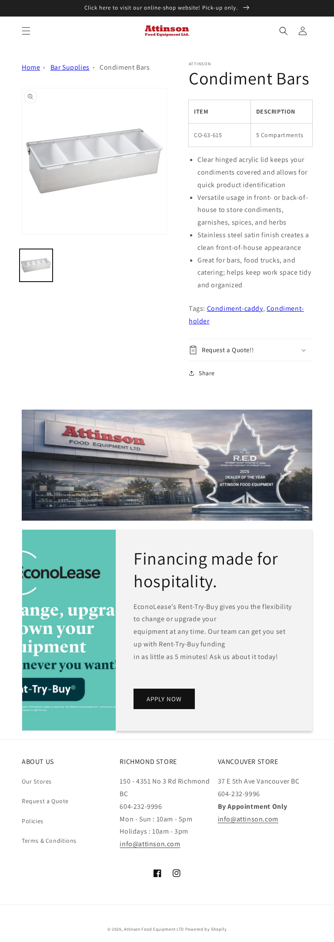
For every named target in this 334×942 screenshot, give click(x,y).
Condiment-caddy (235, 308)
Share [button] (207, 373)
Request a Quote (45, 801)
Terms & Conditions (49, 840)
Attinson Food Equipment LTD (154, 929)
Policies (32, 821)
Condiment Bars (125, 67)
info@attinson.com (150, 843)
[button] (26, 30)
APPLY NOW (164, 699)
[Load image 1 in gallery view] (36, 265)
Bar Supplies (70, 67)
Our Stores (37, 781)
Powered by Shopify (206, 929)
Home (31, 67)
